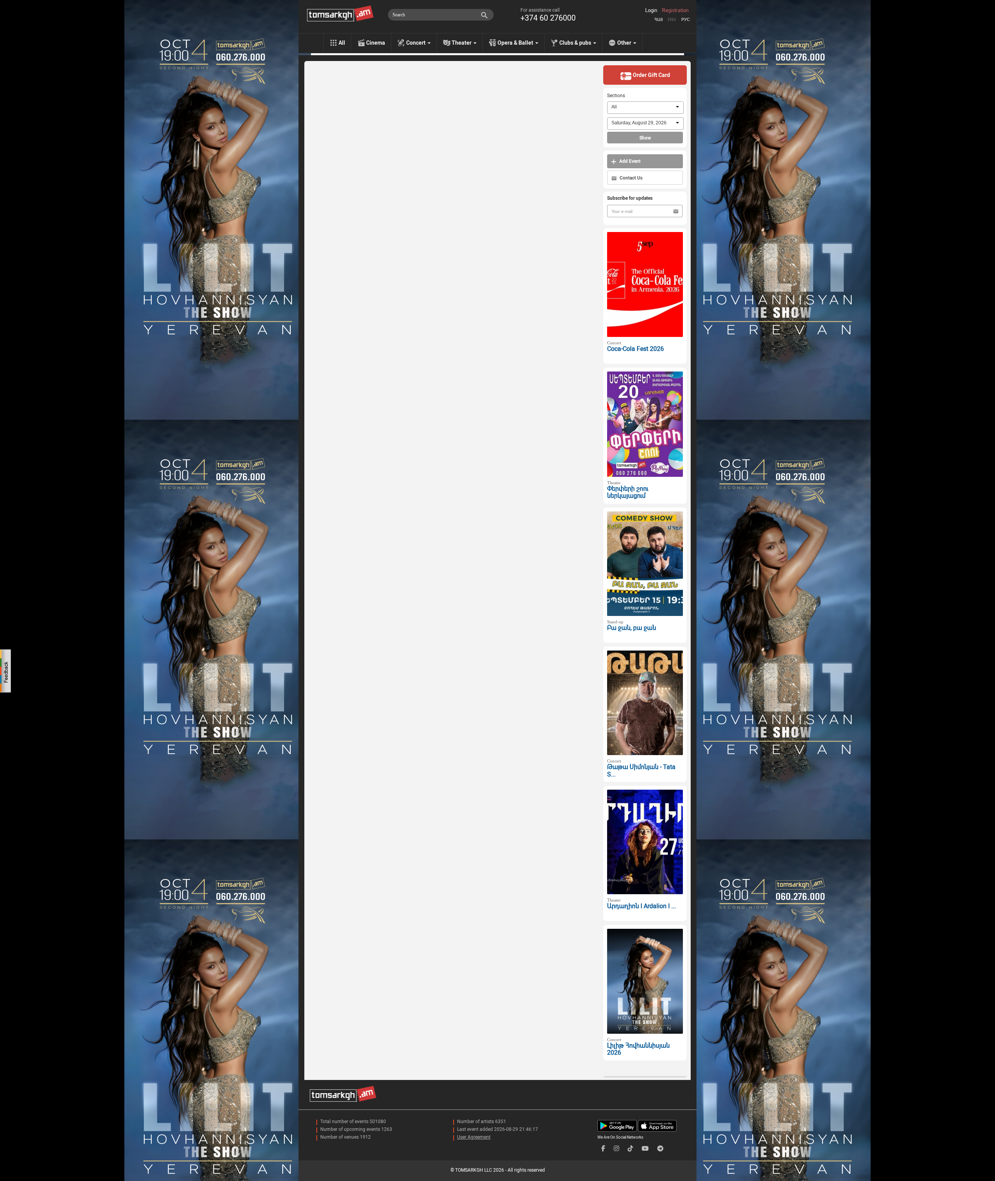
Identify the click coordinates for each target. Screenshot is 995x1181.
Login (651, 10)
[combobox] (645, 107)
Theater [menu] (462, 43)
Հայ (658, 19)
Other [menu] (624, 43)
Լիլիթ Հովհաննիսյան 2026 (638, 1049)
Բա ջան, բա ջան (631, 627)
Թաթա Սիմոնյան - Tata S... (641, 770)
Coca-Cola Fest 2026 (635, 348)
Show (645, 138)
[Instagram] (616, 1148)
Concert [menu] (416, 43)
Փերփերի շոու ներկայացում (627, 492)
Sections (616, 95)
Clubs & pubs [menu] (575, 43)
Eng (672, 19)
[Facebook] (603, 1148)
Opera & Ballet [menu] (516, 43)
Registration (675, 10)
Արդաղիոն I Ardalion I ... (641, 906)
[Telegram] (660, 1148)
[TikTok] (630, 1148)
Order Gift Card (651, 75)
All (342, 43)
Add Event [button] (629, 161)
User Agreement (474, 1137)
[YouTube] (645, 1148)
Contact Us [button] (630, 178)
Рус (685, 19)
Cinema (375, 43)
